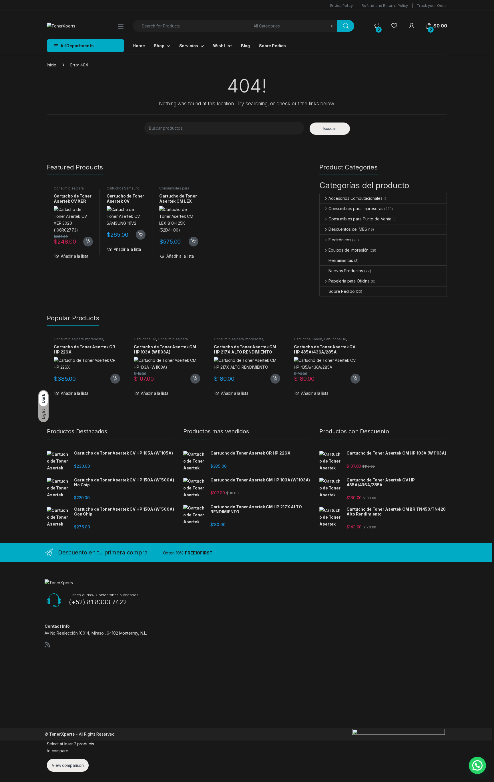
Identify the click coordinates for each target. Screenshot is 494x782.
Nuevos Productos (345, 270)
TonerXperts (62, 734)
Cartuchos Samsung (123, 188)
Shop (159, 45)
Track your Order (432, 5)
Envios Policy (341, 5)
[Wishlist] (394, 26)
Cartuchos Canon (308, 339)
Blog (245, 45)
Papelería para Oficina (349, 281)
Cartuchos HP (145, 339)
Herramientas (340, 260)
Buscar (329, 128)
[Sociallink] (47, 644)
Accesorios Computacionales (355, 198)
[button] (71, 256)
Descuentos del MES (347, 229)
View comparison (68, 765)
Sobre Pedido (272, 45)
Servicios (188, 45)
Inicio (51, 64)
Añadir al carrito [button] (87, 241)
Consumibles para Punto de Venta (359, 218)
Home (139, 45)
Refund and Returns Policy (385, 5)
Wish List (222, 45)
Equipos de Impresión (348, 250)
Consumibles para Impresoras (69, 190)
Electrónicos (339, 239)
